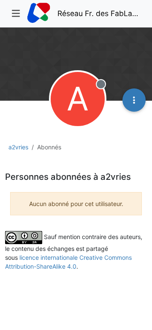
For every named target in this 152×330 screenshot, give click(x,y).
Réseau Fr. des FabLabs (98, 13)
